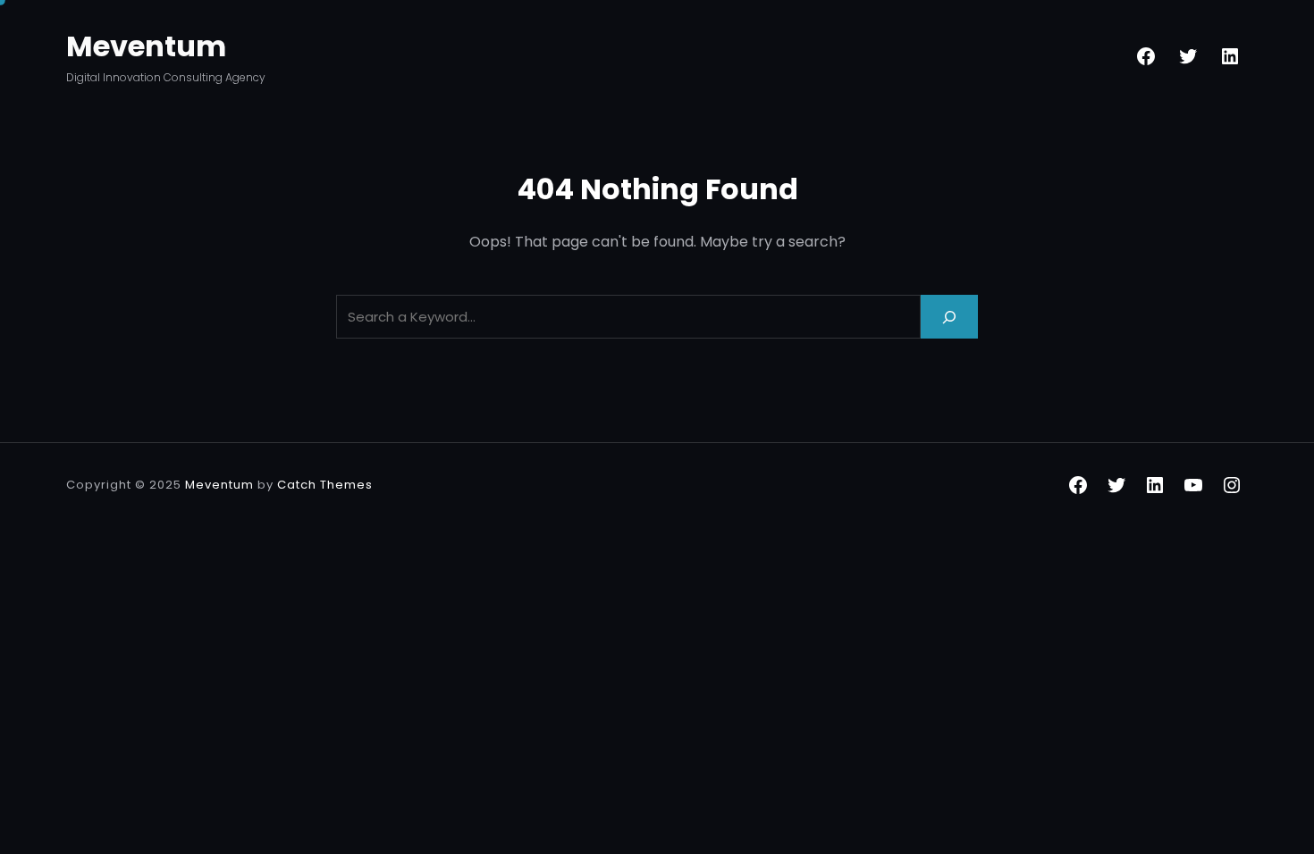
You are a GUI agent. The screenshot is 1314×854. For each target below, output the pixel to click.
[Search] (949, 317)
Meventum (146, 46)
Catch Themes (325, 484)
